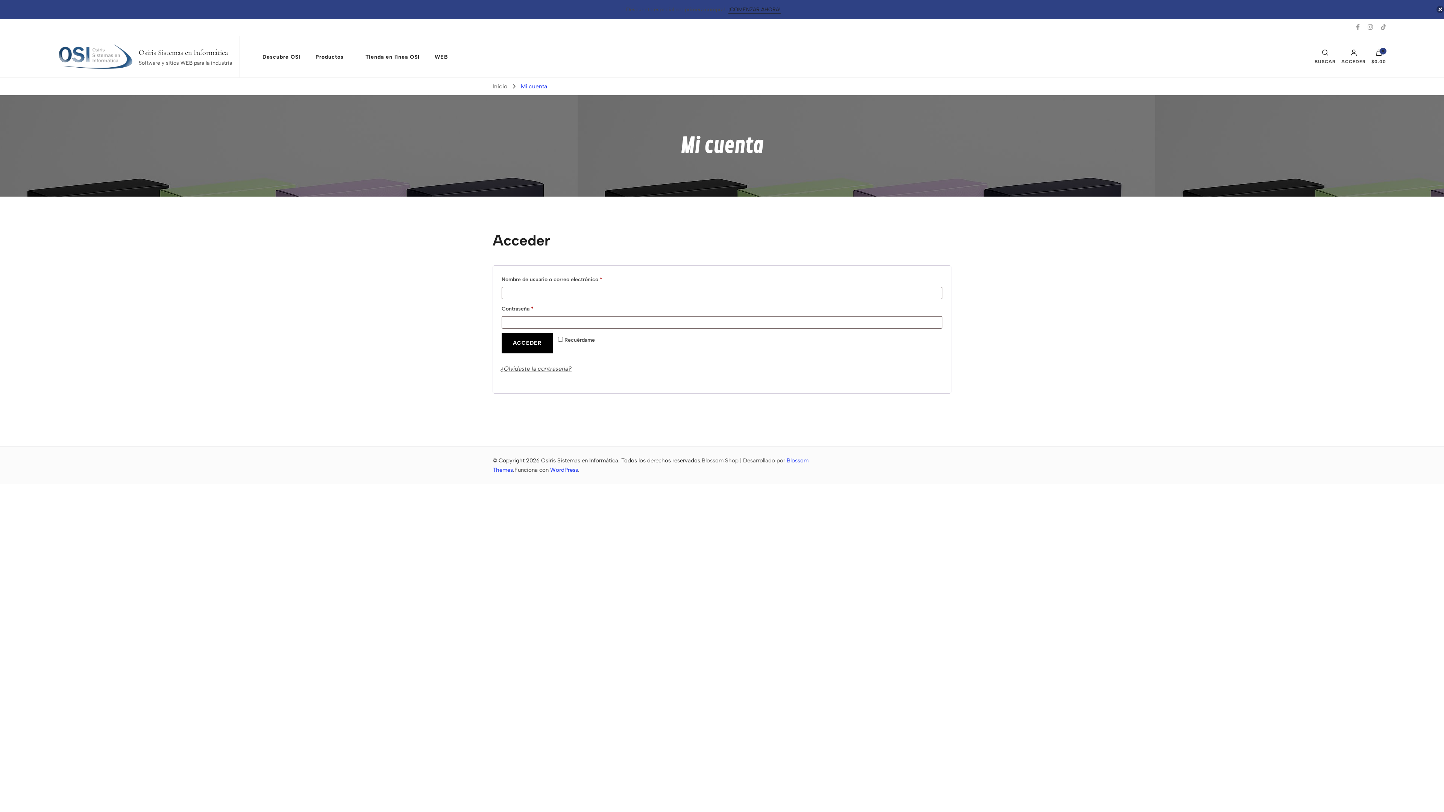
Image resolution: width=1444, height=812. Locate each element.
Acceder (1353, 61)
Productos (329, 57)
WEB (441, 57)
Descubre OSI (281, 57)
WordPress (564, 470)
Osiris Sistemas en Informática (183, 52)
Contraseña (531, 308)
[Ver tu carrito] (1379, 54)
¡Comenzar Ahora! (754, 9)
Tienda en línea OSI (393, 57)
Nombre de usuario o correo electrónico (565, 279)
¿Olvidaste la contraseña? (536, 368)
